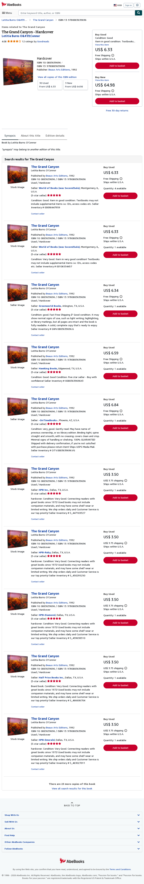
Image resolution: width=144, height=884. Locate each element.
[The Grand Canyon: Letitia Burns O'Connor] (17, 183)
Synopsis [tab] (10, 135)
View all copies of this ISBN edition (57, 76)
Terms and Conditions (120, 869)
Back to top (72, 805)
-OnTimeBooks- (48, 420)
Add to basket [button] (117, 65)
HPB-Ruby (45, 552)
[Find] (138, 13)
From (47, 84)
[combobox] (76, 13)
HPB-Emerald (47, 739)
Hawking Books (48, 368)
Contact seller (37, 213)
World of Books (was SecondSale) (59, 187)
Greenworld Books (50, 305)
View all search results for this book (72, 788)
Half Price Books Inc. (51, 677)
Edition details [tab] (55, 135)
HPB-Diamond (47, 614)
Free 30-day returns (117, 110)
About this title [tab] (30, 135)
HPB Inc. (44, 489)
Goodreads (43, 41)
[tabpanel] (45, 146)
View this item (102, 44)
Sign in (128, 5)
